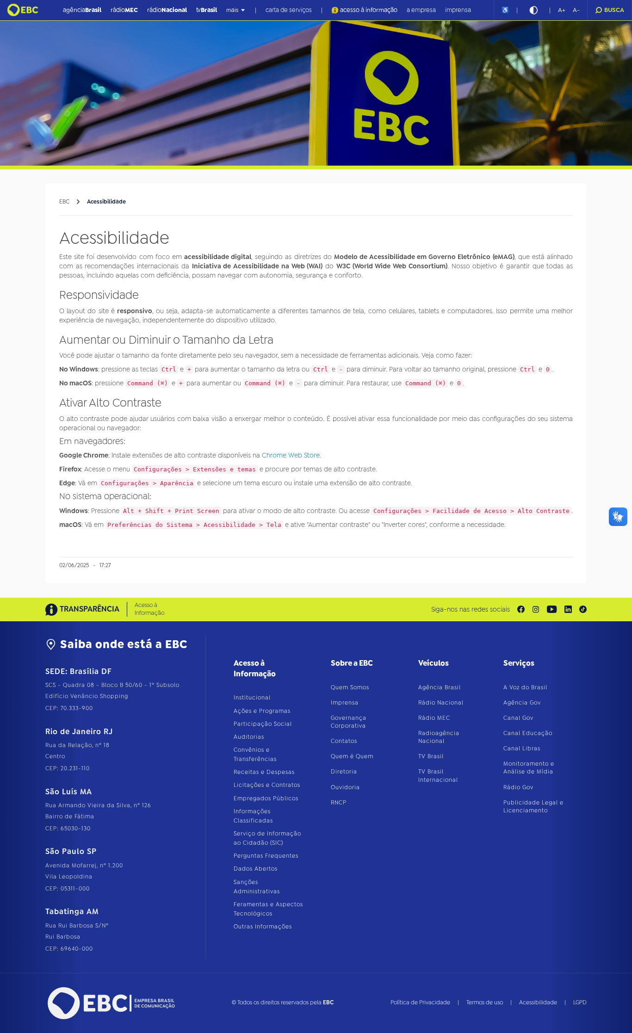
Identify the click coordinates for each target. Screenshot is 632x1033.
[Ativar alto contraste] (533, 10)
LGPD (580, 1002)
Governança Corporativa (348, 722)
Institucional (252, 697)
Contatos (344, 741)
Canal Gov (518, 718)
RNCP (339, 802)
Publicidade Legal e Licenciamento (533, 806)
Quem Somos (350, 687)
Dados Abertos (256, 868)
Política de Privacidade (420, 1002)
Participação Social (263, 724)
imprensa (458, 10)
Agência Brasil (439, 687)
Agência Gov (522, 702)
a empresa (421, 10)
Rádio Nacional (441, 702)
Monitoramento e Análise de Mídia (528, 767)
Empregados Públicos (266, 798)
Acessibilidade (106, 201)
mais (232, 10)
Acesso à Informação (149, 609)
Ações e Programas (262, 711)
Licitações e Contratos (267, 785)
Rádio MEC (434, 718)
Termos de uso (484, 1002)
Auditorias (249, 737)
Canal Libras (521, 748)
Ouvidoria (345, 787)
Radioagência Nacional (438, 737)
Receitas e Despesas (264, 772)
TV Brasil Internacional (438, 775)
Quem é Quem (352, 756)
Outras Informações (263, 926)
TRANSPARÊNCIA (89, 609)
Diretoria (344, 771)
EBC (64, 201)
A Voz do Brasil (525, 687)
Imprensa (345, 702)
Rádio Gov (518, 787)
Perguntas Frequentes (266, 856)
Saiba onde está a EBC (123, 644)
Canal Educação (527, 733)
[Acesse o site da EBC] (110, 1003)
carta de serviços (289, 10)
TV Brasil (431, 756)
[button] (561, 10)
